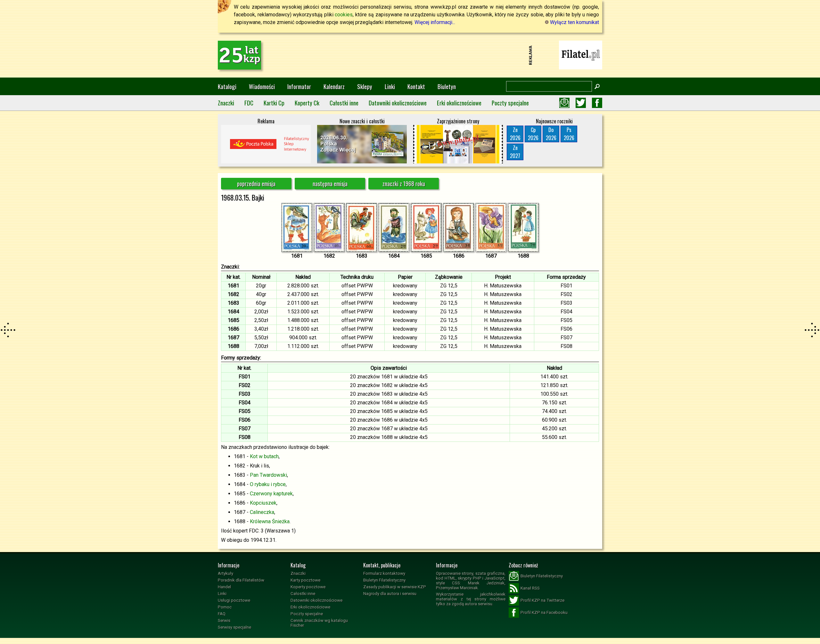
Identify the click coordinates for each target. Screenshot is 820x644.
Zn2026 (515, 134)
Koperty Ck (307, 102)
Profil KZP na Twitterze (542, 600)
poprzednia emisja (256, 183)
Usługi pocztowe (234, 600)
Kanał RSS (530, 588)
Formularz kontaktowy (384, 573)
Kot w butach (264, 456)
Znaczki (226, 102)
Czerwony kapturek (271, 494)
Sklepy (364, 86)
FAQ (222, 613)
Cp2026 (533, 134)
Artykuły (225, 573)
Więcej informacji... (434, 22)
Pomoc (225, 607)
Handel (224, 586)
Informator (299, 86)
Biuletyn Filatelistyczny (384, 580)
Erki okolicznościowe (459, 102)
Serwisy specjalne (234, 627)
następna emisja (330, 183)
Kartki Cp (274, 102)
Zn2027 (515, 152)
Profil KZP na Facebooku (544, 612)
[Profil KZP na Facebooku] (597, 103)
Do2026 (551, 134)
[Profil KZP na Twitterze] (581, 103)
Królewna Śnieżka (270, 521)
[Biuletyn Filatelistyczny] (564, 103)
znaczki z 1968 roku (403, 183)
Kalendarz (334, 86)
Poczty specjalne (510, 102)
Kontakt (416, 86)
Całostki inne (344, 102)
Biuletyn (447, 86)
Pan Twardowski (268, 475)
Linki (390, 86)
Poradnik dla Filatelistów (241, 580)
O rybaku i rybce (268, 484)
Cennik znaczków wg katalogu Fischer (319, 623)
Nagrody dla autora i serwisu (389, 593)
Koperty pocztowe (308, 586)
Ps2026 (569, 134)
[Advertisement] (410, 55)
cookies (344, 15)
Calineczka (262, 512)
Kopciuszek (263, 503)
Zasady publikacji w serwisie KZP (394, 586)
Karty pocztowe (305, 580)
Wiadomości (262, 86)
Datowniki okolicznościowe (398, 102)
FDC (248, 102)
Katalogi (227, 86)
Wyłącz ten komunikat (574, 22)
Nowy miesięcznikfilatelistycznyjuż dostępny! (581, 54)
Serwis (224, 620)
